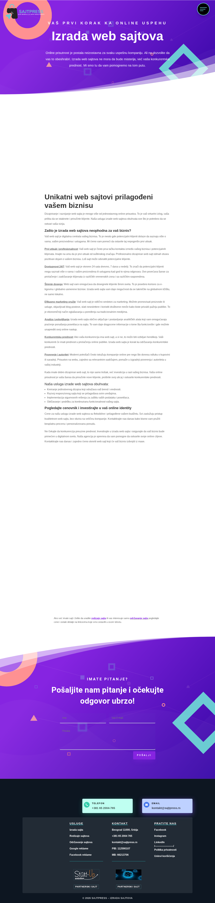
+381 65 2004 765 (122, 836)
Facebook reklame (81, 854)
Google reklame (79, 848)
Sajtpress (99, 898)
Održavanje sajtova (81, 842)
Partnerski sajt (86, 887)
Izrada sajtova (121, 898)
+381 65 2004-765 (103, 808)
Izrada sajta (76, 829)
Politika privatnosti (165, 849)
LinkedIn (159, 842)
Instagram (160, 836)
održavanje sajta (139, 618)
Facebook (160, 829)
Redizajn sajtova (79, 836)
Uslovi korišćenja (164, 856)
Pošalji (144, 755)
